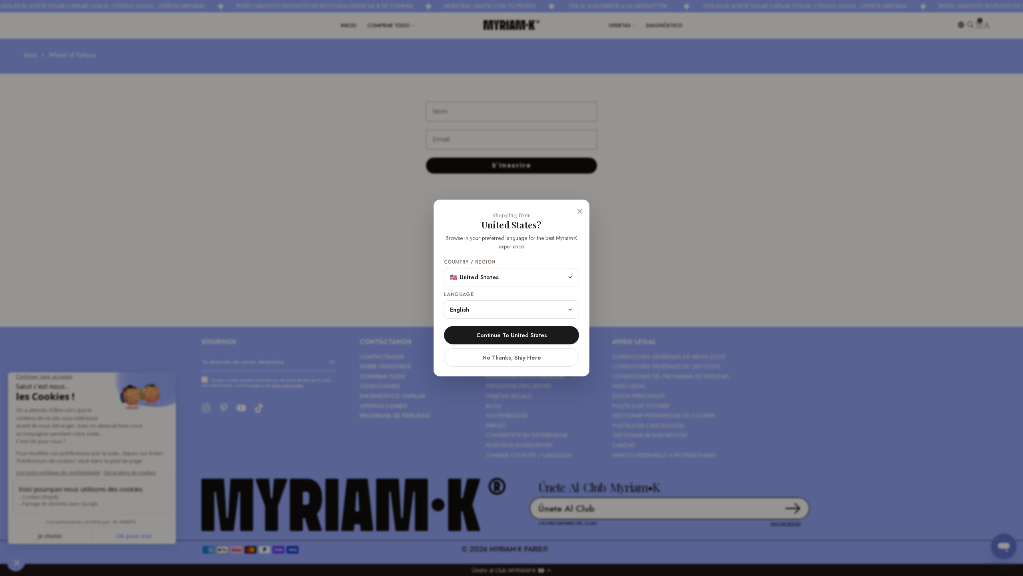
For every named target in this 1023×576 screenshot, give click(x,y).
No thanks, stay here (511, 358)
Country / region (469, 262)
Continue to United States (511, 335)
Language (459, 294)
